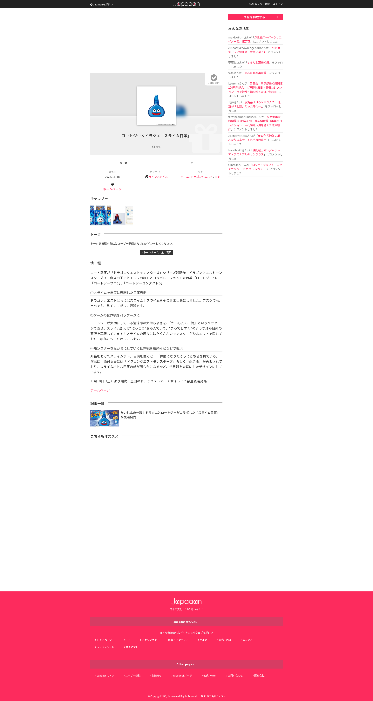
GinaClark (234, 165)
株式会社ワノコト (216, 696)
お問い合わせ (235, 675)
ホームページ (112, 189)
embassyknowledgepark (244, 48)
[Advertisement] (156, 41)
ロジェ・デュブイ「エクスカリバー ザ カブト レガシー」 (255, 167)
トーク (189, 162)
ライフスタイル (158, 176)
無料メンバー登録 (259, 4)
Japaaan (186, 4)
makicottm (235, 37)
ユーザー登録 (132, 675)
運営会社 (259, 675)
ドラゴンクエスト (202, 176)
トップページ (104, 640)
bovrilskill (235, 150)
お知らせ (157, 675)
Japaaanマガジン (102, 4)
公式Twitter (210, 675)
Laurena (233, 83)
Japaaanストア (105, 675)
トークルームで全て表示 (157, 252)
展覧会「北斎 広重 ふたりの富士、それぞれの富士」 (255, 137)
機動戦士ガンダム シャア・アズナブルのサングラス (254, 152)
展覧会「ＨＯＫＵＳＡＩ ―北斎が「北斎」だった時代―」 (254, 104)
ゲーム (185, 176)
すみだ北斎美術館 (258, 62)
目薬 (217, 176)
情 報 (123, 162)
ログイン (278, 4)
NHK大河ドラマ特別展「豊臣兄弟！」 (254, 50)
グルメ (203, 640)
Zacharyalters (237, 135)
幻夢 (231, 73)
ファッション (149, 640)
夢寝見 (232, 62)
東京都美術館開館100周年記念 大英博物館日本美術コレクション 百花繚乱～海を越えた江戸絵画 (255, 123)
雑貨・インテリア (178, 640)
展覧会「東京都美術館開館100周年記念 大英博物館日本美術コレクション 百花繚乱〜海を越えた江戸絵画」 (255, 87)
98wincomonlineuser (242, 117)
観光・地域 (225, 640)
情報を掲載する (254, 17)
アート (127, 640)
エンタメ (247, 640)
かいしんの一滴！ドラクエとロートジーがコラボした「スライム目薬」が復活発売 (170, 414)
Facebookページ (182, 675)
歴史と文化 (132, 647)
